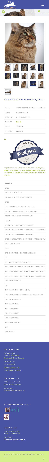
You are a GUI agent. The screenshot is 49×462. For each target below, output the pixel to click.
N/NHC (18, 122)
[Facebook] (43, 459)
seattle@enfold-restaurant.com (14, 390)
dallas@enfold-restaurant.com (14, 440)
